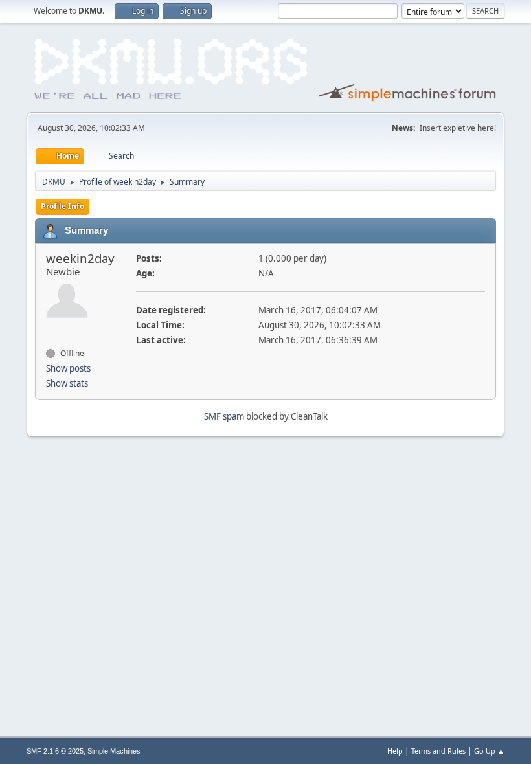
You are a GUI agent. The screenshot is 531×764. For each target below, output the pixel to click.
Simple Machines (114, 751)
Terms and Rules (438, 751)
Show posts (68, 368)
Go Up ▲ (489, 751)
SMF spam (224, 416)
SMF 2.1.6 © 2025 (55, 751)
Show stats (67, 383)
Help (395, 751)
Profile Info (62, 206)
